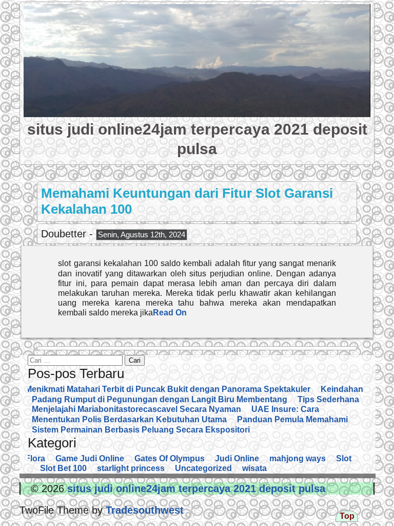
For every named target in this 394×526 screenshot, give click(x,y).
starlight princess (131, 468)
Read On (170, 312)
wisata (254, 468)
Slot (343, 458)
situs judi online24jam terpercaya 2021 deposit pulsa (194, 488)
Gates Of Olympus (169, 458)
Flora (35, 458)
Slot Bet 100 (63, 468)
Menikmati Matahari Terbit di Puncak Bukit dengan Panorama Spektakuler (167, 389)
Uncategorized (203, 468)
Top (347, 516)
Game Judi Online (89, 458)
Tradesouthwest (143, 510)
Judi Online (237, 458)
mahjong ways (297, 458)
